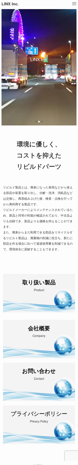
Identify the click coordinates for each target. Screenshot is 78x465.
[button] (36, 121)
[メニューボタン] (74, 4)
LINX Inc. (10, 4)
